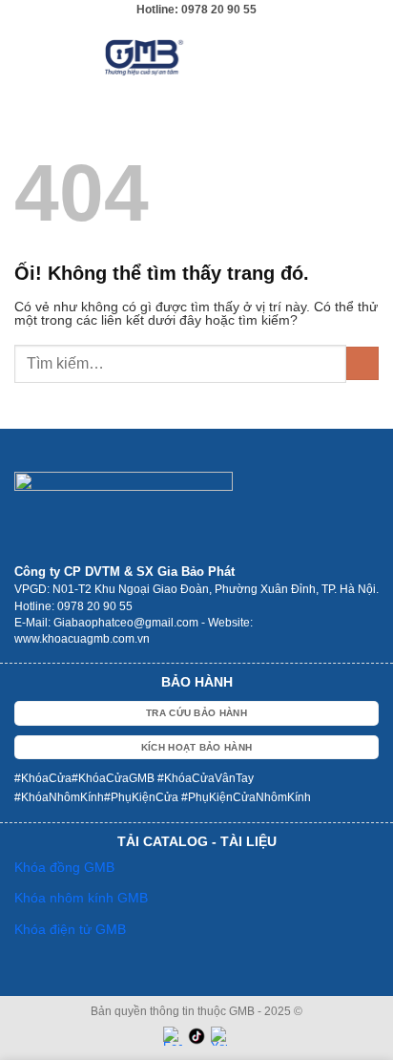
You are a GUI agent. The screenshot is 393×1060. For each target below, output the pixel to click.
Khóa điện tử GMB (70, 929)
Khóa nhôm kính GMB (81, 897)
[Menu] (369, 57)
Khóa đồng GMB (64, 867)
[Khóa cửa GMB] (197, 57)
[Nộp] (362, 363)
